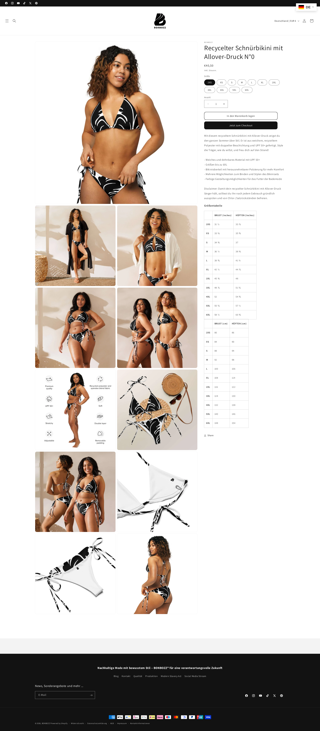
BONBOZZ (46, 723)
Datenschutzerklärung (97, 723)
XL (262, 82)
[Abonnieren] (91, 695)
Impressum (122, 723)
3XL (210, 89)
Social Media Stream (195, 675)
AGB (112, 723)
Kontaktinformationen (140, 723)
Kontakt (126, 675)
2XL (274, 82)
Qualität (138, 675)
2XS (210, 82)
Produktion (151, 675)
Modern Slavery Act (171, 675)
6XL (247, 89)
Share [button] (211, 435)
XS (221, 82)
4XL (222, 89)
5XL (234, 89)
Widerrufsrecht (77, 723)
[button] (7, 21)
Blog (116, 675)
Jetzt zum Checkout (240, 125)
